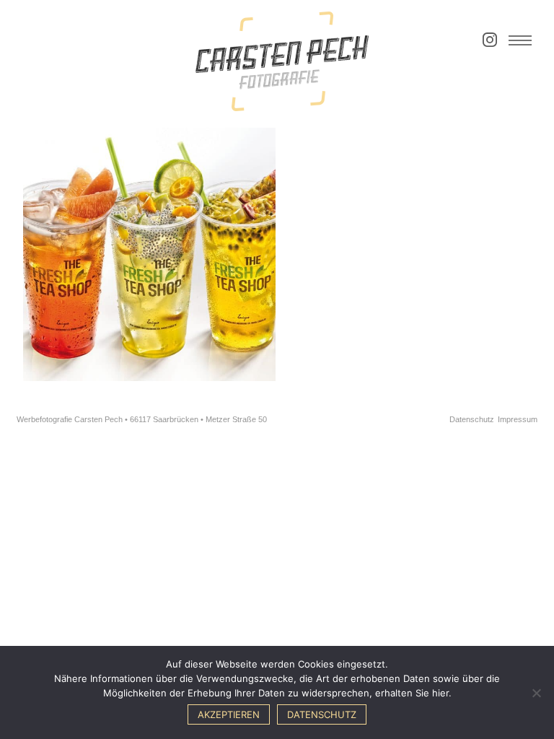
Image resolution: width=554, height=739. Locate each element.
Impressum (517, 419)
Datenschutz (471, 419)
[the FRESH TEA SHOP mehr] (149, 254)
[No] (536, 693)
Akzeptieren (229, 714)
